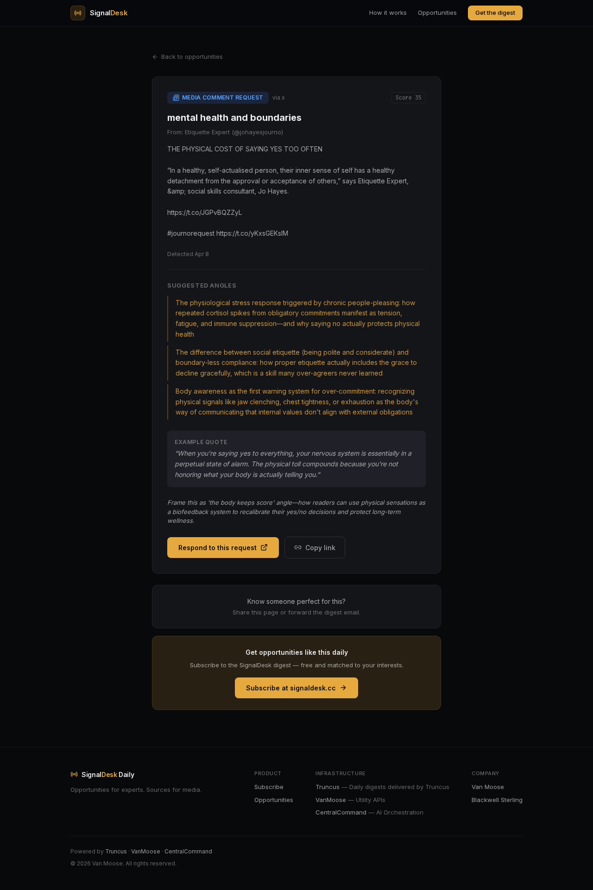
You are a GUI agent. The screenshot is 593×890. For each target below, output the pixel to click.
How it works (388, 12)
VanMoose (145, 851)
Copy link (320, 548)
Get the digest (495, 12)
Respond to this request (217, 548)
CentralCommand (188, 851)
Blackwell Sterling (497, 799)
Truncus (116, 851)
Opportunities (437, 12)
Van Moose (488, 786)
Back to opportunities (192, 56)
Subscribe (269, 786)
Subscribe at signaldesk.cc (291, 688)
